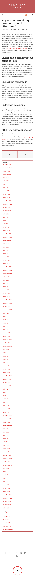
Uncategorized (7, 526)
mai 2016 (5, 438)
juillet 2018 (6, 353)
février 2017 (6, 409)
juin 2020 (5, 283)
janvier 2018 (6, 372)
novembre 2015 (7, 458)
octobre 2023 (7, 171)
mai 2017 (5, 399)
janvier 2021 (6, 263)
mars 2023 (6, 191)
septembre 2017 (7, 386)
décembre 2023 (7, 164)
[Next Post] (25, 154)
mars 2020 (6, 290)
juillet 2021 (6, 247)
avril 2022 (5, 224)
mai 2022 (5, 220)
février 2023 (6, 194)
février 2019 (6, 333)
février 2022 (6, 227)
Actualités (5, 513)
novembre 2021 (7, 237)
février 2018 (6, 369)
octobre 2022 (7, 207)
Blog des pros (17, 6)
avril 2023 (5, 187)
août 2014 (6, 508)
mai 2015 (5, 478)
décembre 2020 (7, 267)
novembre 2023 (7, 168)
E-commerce (6, 516)
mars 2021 (6, 257)
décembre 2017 (7, 376)
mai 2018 (5, 359)
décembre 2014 (7, 495)
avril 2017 (5, 402)
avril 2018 (5, 362)
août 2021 (6, 244)
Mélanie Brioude (15, 29)
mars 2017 (6, 405)
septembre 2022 (7, 210)
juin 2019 (5, 320)
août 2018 (6, 349)
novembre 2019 (7, 303)
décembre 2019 (7, 300)
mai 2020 (5, 286)
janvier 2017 (6, 412)
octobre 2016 (7, 422)
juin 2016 (5, 435)
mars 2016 (6, 445)
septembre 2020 (7, 273)
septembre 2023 (7, 174)
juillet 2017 (6, 392)
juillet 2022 (6, 214)
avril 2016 (5, 442)
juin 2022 (5, 217)
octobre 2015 (7, 462)
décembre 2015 (7, 455)
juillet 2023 (6, 181)
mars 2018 (6, 366)
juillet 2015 (6, 471)
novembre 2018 (7, 339)
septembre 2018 (7, 346)
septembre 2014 (7, 504)
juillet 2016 (6, 432)
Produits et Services (8, 523)
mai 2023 (5, 184)
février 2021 (6, 260)
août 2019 (6, 313)
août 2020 (6, 277)
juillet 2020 (6, 280)
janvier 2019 (6, 336)
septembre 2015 (7, 465)
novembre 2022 (7, 204)
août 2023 (6, 177)
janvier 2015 (6, 491)
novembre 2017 (7, 379)
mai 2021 (5, 253)
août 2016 (6, 429)
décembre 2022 (7, 201)
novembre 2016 (7, 419)
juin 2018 (5, 356)
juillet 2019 (6, 316)
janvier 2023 (6, 197)
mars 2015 (6, 485)
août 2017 (6, 389)
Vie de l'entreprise (8, 529)
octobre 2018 (7, 343)
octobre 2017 (7, 382)
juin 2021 (5, 250)
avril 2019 (5, 326)
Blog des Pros (17, 554)
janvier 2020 (6, 296)
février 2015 (6, 488)
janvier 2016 (6, 452)
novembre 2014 (7, 498)
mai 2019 (5, 323)
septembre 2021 (7, 240)
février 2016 (6, 448)
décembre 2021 (7, 234)
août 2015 (6, 468)
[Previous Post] (10, 154)
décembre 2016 (7, 415)
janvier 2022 (6, 230)
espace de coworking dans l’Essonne (17, 48)
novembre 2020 (7, 270)
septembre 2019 (7, 310)
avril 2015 (5, 481)
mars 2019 (6, 329)
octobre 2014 (7, 501)
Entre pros (25, 29)
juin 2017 (5, 395)
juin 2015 (5, 475)
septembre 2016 (7, 425)
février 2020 (6, 293)
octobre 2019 (7, 306)
